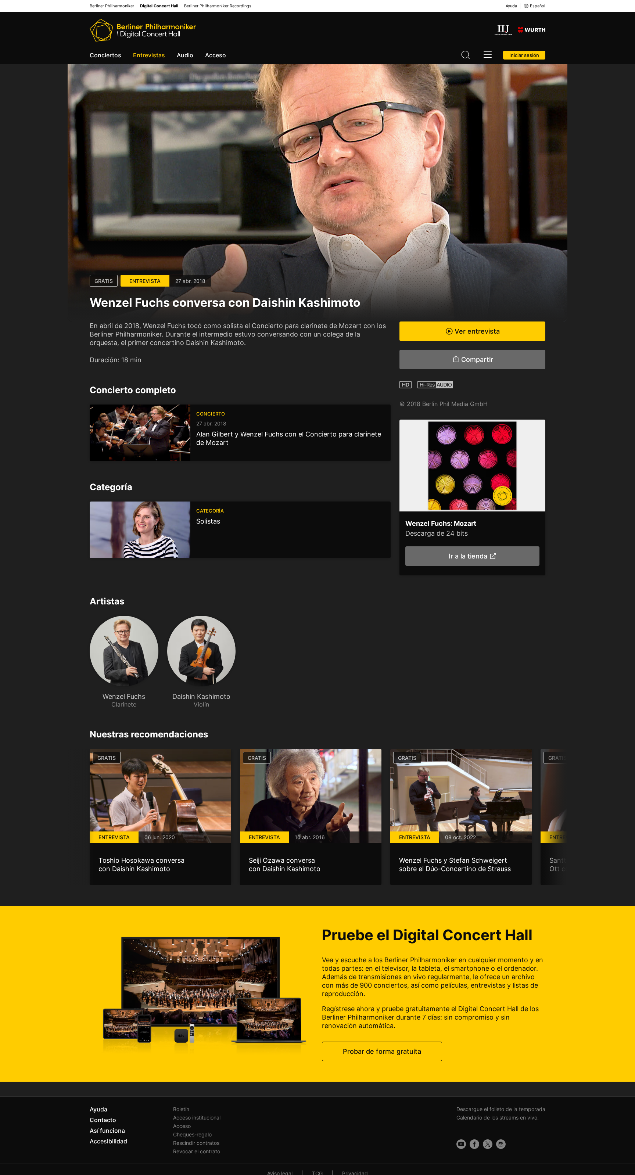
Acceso (215, 55)
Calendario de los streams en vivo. (497, 1117)
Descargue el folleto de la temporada (500, 1109)
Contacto (103, 1120)
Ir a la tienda (467, 556)
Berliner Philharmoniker (112, 6)
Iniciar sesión (524, 55)
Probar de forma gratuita (382, 1051)
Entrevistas (149, 55)
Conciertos (105, 55)
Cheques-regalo (192, 1134)
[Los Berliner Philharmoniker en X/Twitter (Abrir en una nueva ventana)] (487, 1144)
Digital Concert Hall (159, 6)
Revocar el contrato (196, 1151)
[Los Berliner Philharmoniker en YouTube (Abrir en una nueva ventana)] (461, 1144)
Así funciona (107, 1130)
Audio (185, 55)
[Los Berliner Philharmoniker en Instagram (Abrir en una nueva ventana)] (501, 1144)
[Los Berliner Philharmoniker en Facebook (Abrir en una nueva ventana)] (474, 1144)
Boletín (181, 1109)
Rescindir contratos (196, 1143)
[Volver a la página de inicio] (143, 30)
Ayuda (511, 6)
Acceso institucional (196, 1117)
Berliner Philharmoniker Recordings (217, 6)
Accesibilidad (108, 1141)
